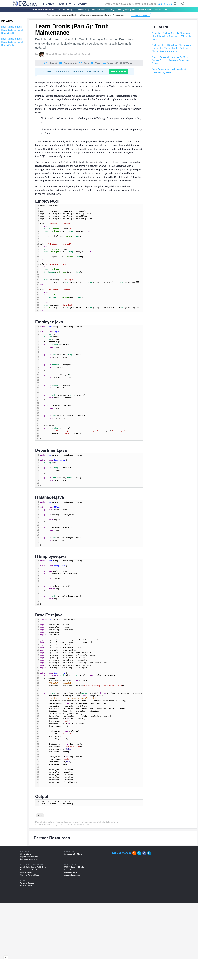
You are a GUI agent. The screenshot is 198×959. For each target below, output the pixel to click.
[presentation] (91, 258)
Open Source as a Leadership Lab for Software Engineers (170, 71)
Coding (111, 9)
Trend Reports (65, 3)
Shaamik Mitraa (53, 54)
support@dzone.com (73, 875)
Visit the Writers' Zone (29, 875)
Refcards (47, 3)
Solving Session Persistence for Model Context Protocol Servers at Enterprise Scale (170, 60)
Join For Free (118, 71)
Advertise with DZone (73, 854)
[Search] (183, 3)
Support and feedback (29, 856)
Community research (29, 859)
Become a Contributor (29, 869)
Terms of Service (27, 883)
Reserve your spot (140, 15)
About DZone (25, 854)
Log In (161, 3)
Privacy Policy (26, 885)
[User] (175, 4)
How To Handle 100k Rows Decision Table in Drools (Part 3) (12, 30)
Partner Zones (161, 9)
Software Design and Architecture (90, 9)
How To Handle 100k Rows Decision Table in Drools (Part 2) (12, 42)
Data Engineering (65, 9)
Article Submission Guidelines (33, 867)
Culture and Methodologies (42, 9)
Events (82, 3)
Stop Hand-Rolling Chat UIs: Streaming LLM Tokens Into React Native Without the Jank (172, 36)
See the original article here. (102, 821)
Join (169, 3)
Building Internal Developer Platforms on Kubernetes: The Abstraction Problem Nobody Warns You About (171, 48)
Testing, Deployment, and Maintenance (134, 9)
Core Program (26, 872)
